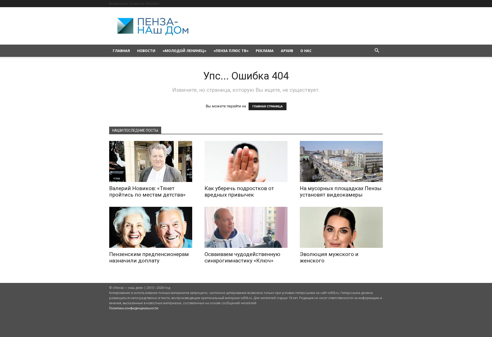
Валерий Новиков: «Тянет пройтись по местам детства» (147, 191)
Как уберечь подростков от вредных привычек (239, 191)
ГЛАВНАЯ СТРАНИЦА (267, 106)
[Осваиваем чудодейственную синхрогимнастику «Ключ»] (246, 227)
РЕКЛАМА (265, 50)
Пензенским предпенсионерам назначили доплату (149, 257)
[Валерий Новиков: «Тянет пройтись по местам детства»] (150, 161)
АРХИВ (287, 50)
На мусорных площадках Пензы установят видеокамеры (341, 191)
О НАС (306, 50)
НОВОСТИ (146, 50)
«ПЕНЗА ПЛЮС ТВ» (231, 50)
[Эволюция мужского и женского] (341, 227)
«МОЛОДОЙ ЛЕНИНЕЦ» (184, 50)
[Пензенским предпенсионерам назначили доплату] (150, 227)
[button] (377, 51)
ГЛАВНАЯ (121, 50)
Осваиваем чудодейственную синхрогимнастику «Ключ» (242, 257)
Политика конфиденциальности (133, 308)
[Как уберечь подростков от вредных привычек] (246, 161)
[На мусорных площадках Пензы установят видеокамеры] (341, 161)
